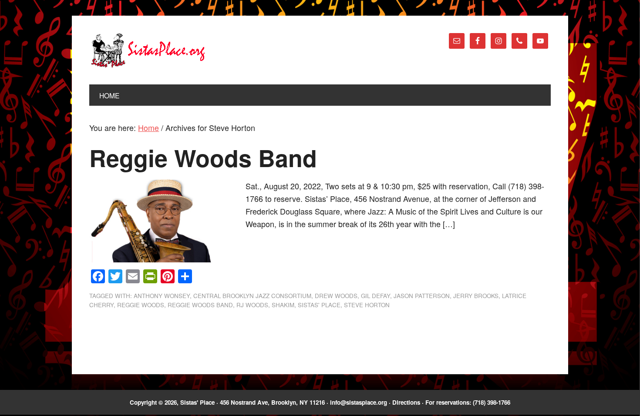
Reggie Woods (140, 305)
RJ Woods (252, 305)
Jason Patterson (422, 296)
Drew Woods (336, 296)
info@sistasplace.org (358, 402)
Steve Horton (367, 305)
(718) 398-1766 (491, 402)
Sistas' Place (148, 50)
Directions (406, 402)
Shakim (283, 305)
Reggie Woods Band (203, 157)
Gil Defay (375, 296)
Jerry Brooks (476, 296)
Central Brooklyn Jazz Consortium (252, 296)
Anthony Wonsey (162, 296)
